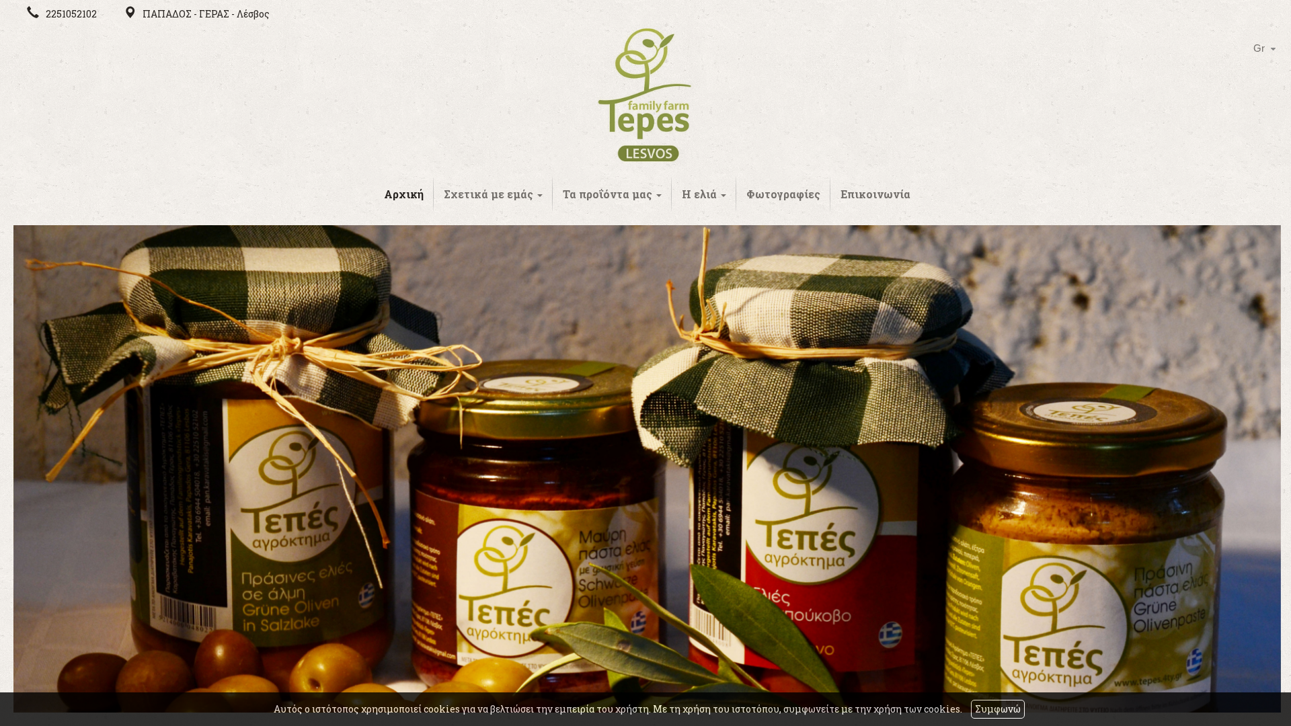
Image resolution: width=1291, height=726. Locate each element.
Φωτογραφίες (783, 194)
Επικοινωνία (875, 194)
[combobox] (1258, 48)
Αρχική (404, 194)
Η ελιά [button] (700, 194)
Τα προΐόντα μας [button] (609, 194)
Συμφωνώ (998, 708)
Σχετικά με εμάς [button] (490, 194)
